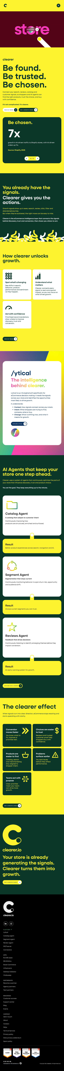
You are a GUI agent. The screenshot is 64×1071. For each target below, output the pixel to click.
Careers (6, 1024)
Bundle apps (7, 958)
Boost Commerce (9, 965)
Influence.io (7, 968)
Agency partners (9, 986)
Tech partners (8, 990)
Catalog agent (8, 936)
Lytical (5, 932)
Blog (5, 1005)
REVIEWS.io (7, 961)
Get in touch (7, 1017)
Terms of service (9, 1031)
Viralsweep (7, 975)
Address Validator (9, 972)
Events (5, 1009)
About (5, 1020)
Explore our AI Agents (11, 685)
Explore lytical (18, 423)
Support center (8, 1002)
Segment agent (9, 939)
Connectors (7, 950)
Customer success (9, 998)
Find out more (8, 109)
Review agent (8, 943)
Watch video (30, 29)
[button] (58, 5)
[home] (5, 5)
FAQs (5, 1027)
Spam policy (7, 1041)
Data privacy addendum (12, 1038)
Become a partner (10, 983)
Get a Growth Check (26, 109)
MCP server (7, 946)
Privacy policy (8, 1034)
